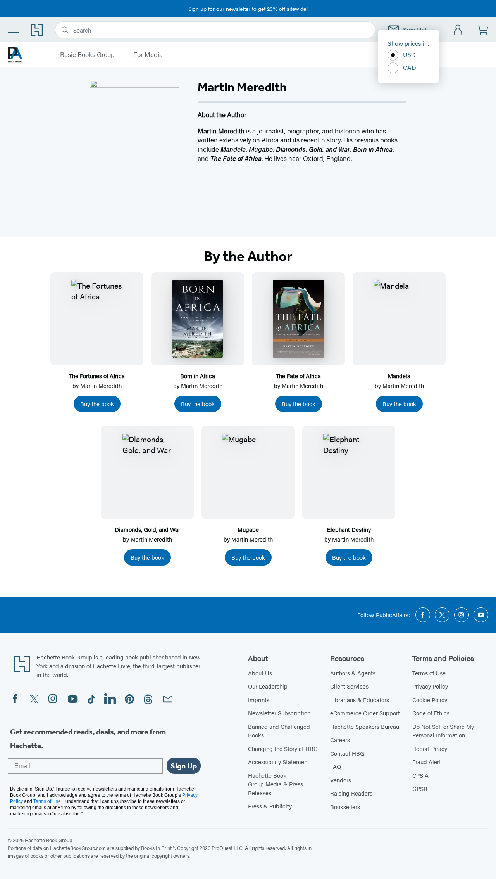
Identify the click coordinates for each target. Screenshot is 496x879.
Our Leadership (268, 686)
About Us (260, 673)
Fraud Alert (426, 762)
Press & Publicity (270, 806)
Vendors (340, 780)
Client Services (349, 686)
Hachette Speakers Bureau (364, 726)
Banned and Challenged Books (279, 730)
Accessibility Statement (278, 762)
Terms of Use (429, 673)
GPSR (419, 788)
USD (409, 54)
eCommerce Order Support (365, 713)
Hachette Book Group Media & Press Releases (275, 784)
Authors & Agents (352, 673)
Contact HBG (347, 753)
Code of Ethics (431, 713)
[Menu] (13, 29)
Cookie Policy (429, 700)
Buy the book (97, 404)
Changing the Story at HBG (283, 748)
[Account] (458, 30)
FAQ (335, 766)
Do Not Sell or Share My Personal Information (443, 730)
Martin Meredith (101, 385)
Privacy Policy (430, 686)
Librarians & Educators (359, 700)
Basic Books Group (87, 54)
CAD (409, 67)
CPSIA (420, 775)
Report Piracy (429, 748)
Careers (340, 739)
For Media (148, 54)
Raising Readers (351, 793)
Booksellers (345, 807)
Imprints (258, 700)
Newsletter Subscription (279, 713)
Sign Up (183, 765)
